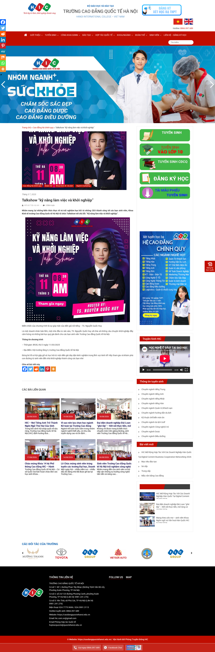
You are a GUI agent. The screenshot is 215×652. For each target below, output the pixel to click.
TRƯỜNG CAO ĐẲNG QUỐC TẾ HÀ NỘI (100, 11)
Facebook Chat (115, 647)
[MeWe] (3, 51)
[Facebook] (24, 369)
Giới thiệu (35, 35)
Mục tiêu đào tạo (149, 461)
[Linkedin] (41, 369)
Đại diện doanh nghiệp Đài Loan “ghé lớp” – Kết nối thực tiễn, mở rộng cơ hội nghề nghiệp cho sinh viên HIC (172, 507)
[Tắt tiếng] (181, 369)
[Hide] (1, 75)
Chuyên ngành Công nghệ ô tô (155, 427)
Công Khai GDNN (69, 35)
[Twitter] (30, 369)
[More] (53, 369)
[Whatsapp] (3, 63)
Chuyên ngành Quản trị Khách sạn (156, 408)
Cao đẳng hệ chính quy (43, 127)
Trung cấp (145, 471)
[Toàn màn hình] (186, 369)
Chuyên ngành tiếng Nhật (153, 399)
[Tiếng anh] (188, 21)
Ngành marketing (83, 186)
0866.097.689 (186, 28)
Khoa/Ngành (124, 35)
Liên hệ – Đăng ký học (175, 35)
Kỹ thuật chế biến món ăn (152, 417)
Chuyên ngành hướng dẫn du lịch (156, 413)
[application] (165, 358)
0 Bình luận (50, 205)
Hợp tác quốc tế (103, 35)
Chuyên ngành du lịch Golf (153, 422)
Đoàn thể (140, 35)
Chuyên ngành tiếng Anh (152, 394)
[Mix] (3, 57)
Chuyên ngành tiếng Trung (153, 389)
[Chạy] (143, 369)
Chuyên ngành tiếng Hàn (152, 403)
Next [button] (211, 84)
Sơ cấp (144, 466)
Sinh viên (154, 35)
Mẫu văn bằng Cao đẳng (152, 475)
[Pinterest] (47, 369)
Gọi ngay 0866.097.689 (89, 647)
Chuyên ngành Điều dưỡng (153, 436)
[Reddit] (36, 369)
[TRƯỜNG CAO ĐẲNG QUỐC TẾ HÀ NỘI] (25, 35)
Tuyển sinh (50, 35)
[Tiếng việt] (178, 21)
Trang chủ (26, 127)
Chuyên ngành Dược (150, 431)
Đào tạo (86, 35)
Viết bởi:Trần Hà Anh (31, 205)
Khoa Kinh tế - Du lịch (64, 186)
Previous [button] (3, 84)
